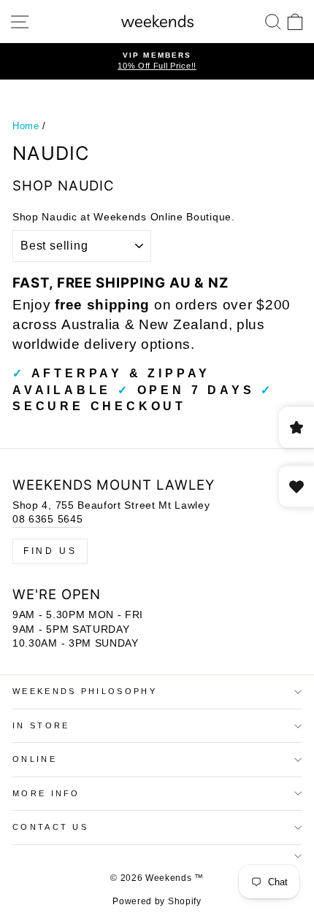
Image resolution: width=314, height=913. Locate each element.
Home (25, 125)
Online (34, 759)
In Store (41, 725)
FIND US (50, 551)
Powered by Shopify (156, 901)
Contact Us (50, 827)
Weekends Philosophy (84, 691)
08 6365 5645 (47, 519)
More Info (46, 793)
